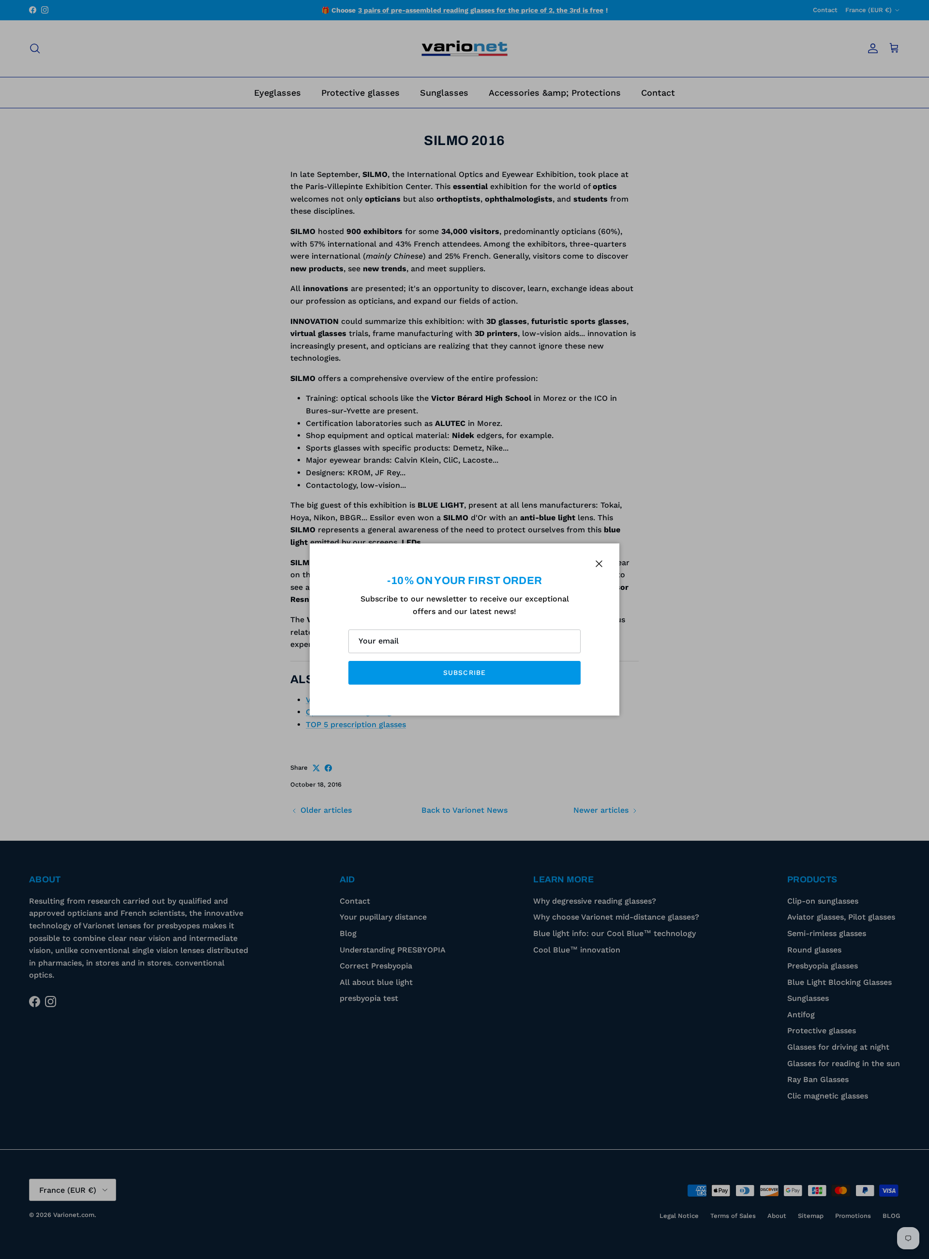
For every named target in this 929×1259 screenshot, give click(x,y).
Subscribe (464, 672)
